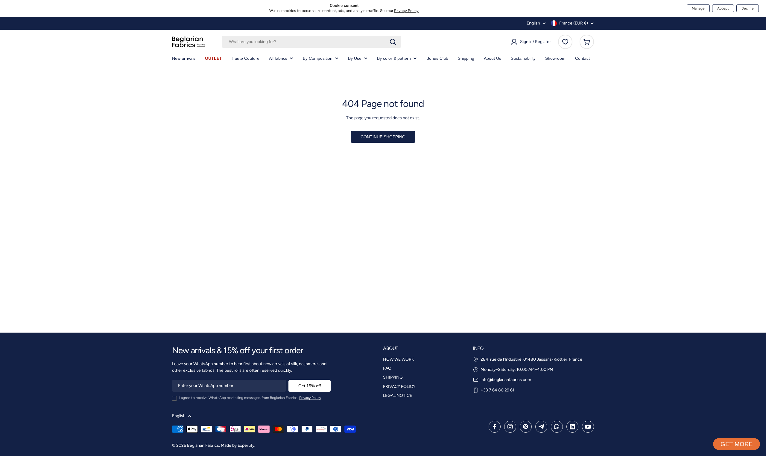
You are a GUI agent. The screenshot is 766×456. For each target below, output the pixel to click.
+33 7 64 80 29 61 (497, 390)
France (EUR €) (573, 23)
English (533, 23)
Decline (747, 8)
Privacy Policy (406, 10)
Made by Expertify (237, 445)
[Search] (392, 41)
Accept (723, 8)
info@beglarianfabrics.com (506, 379)
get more (737, 444)
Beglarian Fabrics (203, 445)
